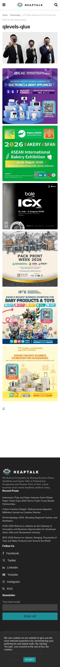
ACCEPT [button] (29, 659)
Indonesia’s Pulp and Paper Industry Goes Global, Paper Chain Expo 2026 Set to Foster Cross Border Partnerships (28, 500)
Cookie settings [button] (13, 659)
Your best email (11, 601)
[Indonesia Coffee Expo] (30, 206)
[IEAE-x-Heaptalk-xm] (30, 96)
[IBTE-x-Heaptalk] (30, 316)
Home (5, 15)
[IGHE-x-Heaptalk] (30, 373)
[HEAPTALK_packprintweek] (30, 259)
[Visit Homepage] (30, 5)
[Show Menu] (3, 5)
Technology (15, 15)
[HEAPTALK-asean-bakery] (30, 153)
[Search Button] (56, 5)
